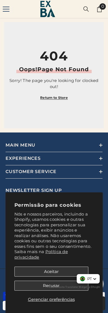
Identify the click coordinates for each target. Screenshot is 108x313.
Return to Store (54, 98)
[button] (88, 278)
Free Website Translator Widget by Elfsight (74, 287)
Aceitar (51, 271)
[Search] (86, 9)
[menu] (6, 9)
